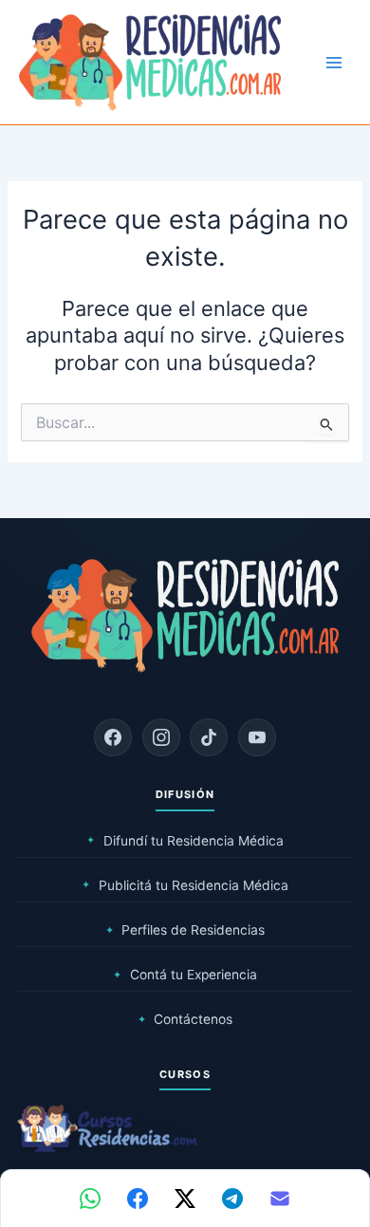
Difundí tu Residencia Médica (185, 840)
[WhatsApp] (90, 1198)
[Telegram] (232, 1198)
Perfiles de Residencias (185, 930)
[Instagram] (161, 737)
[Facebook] (113, 737)
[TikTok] (209, 737)
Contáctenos (185, 1019)
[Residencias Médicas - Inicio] (150, 61)
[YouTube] (257, 737)
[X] (185, 1198)
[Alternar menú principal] (334, 63)
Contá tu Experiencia (185, 974)
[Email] (280, 1198)
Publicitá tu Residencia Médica (185, 885)
